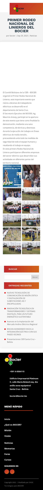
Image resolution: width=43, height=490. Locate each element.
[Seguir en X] (12, 471)
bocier (12, 35)
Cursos (7, 459)
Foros (7, 454)
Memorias (9, 448)
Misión (7, 430)
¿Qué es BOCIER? (13, 424)
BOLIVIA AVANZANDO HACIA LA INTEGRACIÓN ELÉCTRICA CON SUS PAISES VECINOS (22, 332)
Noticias (33, 35)
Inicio (7, 419)
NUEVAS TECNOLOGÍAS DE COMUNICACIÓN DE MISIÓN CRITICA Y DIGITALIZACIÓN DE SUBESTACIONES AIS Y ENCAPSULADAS (22, 298)
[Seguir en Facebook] (6, 471)
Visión (7, 436)
